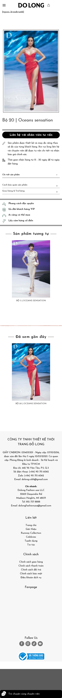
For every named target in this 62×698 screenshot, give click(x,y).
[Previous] (5, 21)
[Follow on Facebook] (21, 643)
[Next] (13, 21)
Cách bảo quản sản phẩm (14, 185)
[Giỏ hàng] (48, 5)
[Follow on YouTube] (40, 643)
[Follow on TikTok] (34, 643)
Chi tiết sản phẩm (11, 175)
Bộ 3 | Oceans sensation (31, 301)
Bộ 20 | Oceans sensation (30, 404)
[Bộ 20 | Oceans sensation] (31, 372)
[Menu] (4, 5)
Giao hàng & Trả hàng (13, 191)
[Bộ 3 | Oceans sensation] (31, 269)
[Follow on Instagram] (27, 643)
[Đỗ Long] (31, 5)
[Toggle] (57, 175)
